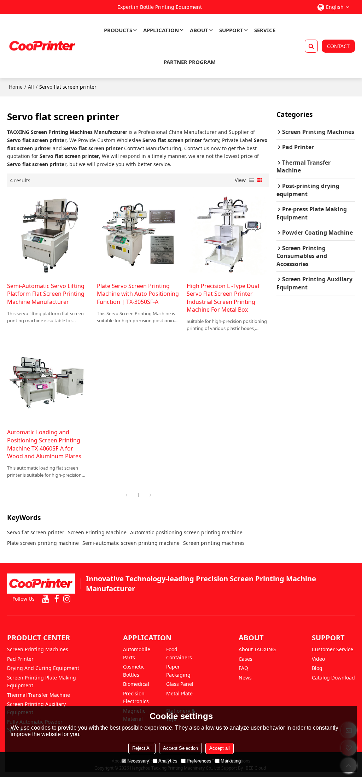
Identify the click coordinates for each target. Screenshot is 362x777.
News (245, 677)
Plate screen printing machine (43, 543)
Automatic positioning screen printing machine (186, 532)
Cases (245, 658)
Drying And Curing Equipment (43, 668)
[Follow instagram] (67, 599)
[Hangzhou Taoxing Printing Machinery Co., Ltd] (42, 46)
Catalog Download (333, 677)
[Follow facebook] (56, 599)
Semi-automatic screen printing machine (131, 543)
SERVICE (264, 30)
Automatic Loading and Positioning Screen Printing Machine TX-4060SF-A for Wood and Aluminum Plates (44, 444)
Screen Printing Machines (37, 649)
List (251, 180)
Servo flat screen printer (35, 532)
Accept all (219, 748)
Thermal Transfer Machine (38, 694)
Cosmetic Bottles (134, 670)
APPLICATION (161, 30)
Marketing (231, 761)
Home (16, 86)
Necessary (138, 761)
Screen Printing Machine (97, 532)
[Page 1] (126, 495)
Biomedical (136, 684)
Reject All (142, 748)
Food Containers (179, 653)
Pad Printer (20, 658)
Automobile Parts (136, 653)
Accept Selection (180, 748)
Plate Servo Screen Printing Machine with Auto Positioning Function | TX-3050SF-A (138, 294)
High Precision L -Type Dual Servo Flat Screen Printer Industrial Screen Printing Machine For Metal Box (223, 298)
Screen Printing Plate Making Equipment (41, 681)
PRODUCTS (118, 30)
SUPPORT (231, 30)
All (31, 86)
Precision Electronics (136, 697)
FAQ (243, 668)
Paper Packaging (178, 670)
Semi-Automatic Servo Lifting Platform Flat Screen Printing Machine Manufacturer (45, 294)
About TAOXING (257, 649)
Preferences (199, 761)
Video (318, 658)
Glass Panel (179, 684)
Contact (338, 46)
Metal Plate (179, 693)
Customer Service (332, 649)
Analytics (167, 761)
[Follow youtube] (45, 599)
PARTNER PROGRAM (190, 61)
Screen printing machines (214, 543)
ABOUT (199, 30)
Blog (317, 668)
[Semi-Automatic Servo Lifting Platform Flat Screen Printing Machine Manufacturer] (48, 234)
